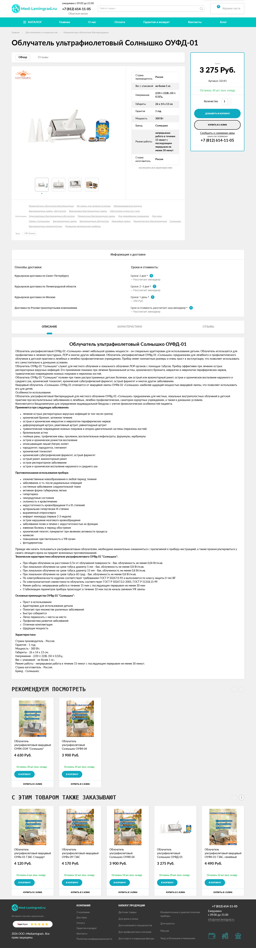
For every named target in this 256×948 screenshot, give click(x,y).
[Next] (241, 797)
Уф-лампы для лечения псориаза (94, 206)
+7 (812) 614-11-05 (76, 9)
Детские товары (127, 912)
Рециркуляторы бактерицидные (150, 221)
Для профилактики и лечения (134, 932)
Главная (64, 22)
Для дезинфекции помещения (133, 216)
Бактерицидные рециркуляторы (45, 226)
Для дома (157, 216)
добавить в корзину (217, 114)
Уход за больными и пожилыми (177, 938)
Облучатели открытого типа (125, 211)
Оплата (120, 22)
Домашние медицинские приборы (83, 226)
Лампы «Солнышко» (39, 221)
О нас (92, 22)
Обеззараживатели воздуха (127, 206)
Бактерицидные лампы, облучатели (47, 211)
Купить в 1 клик (217, 125)
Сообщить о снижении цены (217, 133)
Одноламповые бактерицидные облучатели (52, 216)
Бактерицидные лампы (65, 221)
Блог (223, 22)
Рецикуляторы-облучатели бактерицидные (51, 206)
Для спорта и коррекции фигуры (136, 938)
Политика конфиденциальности (94, 939)
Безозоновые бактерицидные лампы (88, 211)
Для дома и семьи (128, 919)
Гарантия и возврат (156, 22)
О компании (83, 912)
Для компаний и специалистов (135, 925)
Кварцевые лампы (121, 221)
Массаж (164, 931)
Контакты (195, 22)
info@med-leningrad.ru (221, 919)
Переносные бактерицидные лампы (96, 216)
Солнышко (175, 221)
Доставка (81, 917)
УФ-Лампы (30, 233)
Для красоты (167, 923)
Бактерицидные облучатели (94, 221)
